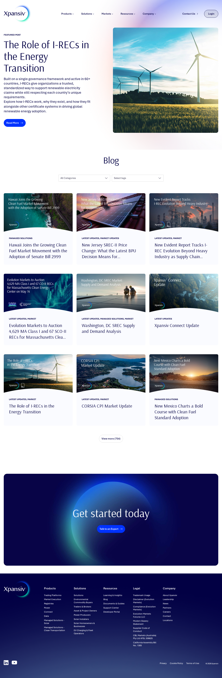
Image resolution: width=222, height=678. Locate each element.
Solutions (86, 13)
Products (66, 13)
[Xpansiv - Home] (15, 14)
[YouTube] (14, 662)
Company (148, 13)
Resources (127, 13)
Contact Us (188, 13)
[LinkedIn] (6, 662)
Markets (106, 13)
